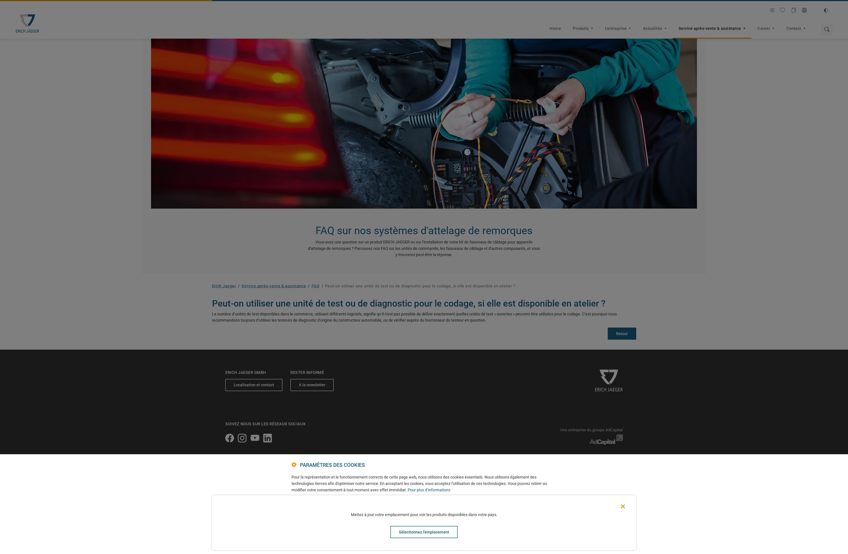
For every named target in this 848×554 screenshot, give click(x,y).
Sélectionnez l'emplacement (424, 532)
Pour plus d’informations (429, 490)
